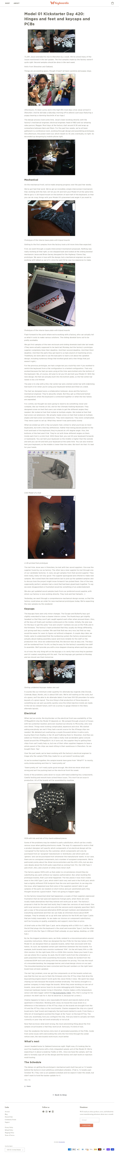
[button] (8, 3)
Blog (6, 1114)
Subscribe (86, 1125)
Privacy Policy (9, 1127)
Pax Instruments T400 (62, 993)
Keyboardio (62, 1142)
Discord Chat (9, 1117)
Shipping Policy (9, 1132)
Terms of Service (9, 1135)
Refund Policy (9, 1130)
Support (7, 1122)
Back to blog (60, 1095)
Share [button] (29, 1086)
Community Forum (10, 1119)
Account (7, 1111)
